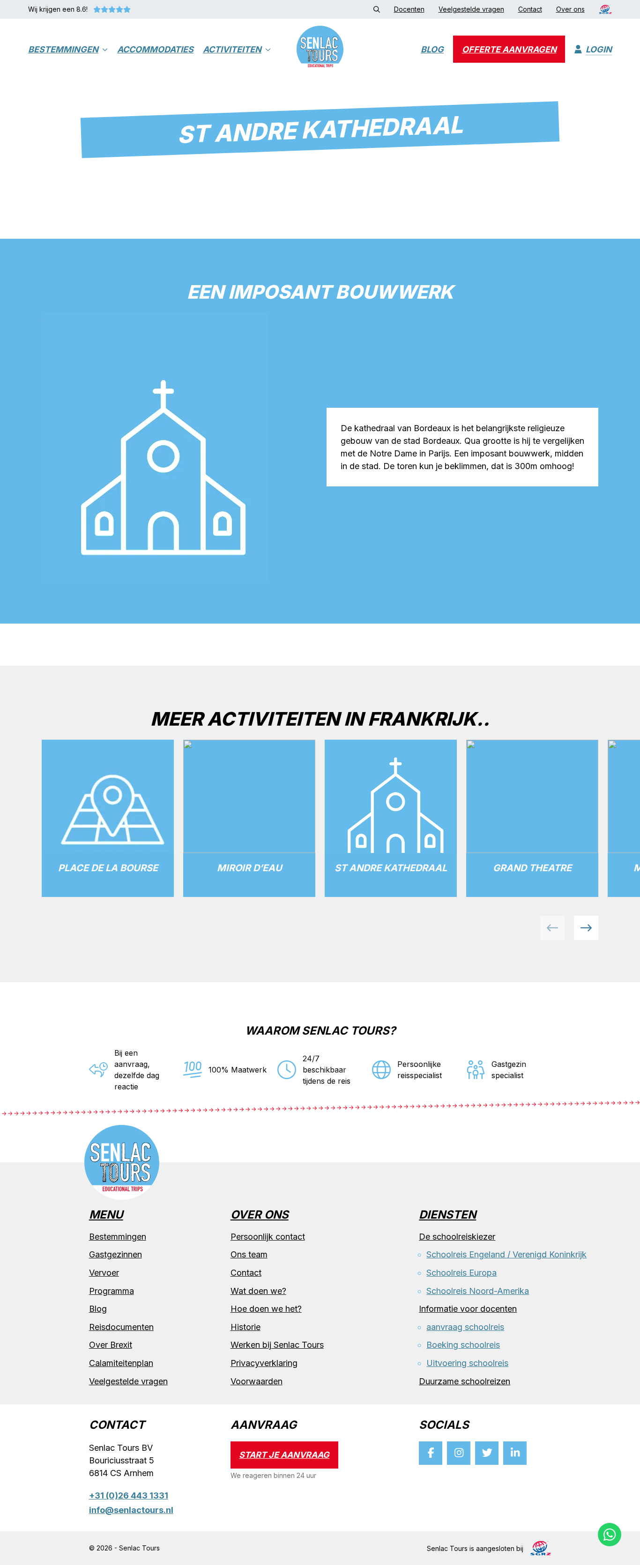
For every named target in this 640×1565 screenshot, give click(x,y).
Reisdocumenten (121, 1327)
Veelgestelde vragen (128, 1381)
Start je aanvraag (284, 1455)
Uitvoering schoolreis (467, 1363)
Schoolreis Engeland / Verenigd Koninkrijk (506, 1254)
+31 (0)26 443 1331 (128, 1495)
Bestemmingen (63, 49)
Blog (432, 49)
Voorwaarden (257, 1381)
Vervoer (104, 1273)
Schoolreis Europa (461, 1273)
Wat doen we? (258, 1291)
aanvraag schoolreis (465, 1327)
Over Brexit (110, 1345)
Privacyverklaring (264, 1363)
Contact (246, 1273)
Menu (106, 1215)
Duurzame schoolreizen (464, 1381)
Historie (245, 1327)
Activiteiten (232, 49)
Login (599, 49)
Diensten (447, 1215)
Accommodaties (155, 49)
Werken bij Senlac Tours (277, 1345)
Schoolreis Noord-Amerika (477, 1291)
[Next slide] (586, 928)
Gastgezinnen (115, 1254)
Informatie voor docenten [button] (468, 1309)
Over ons (260, 1215)
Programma (111, 1291)
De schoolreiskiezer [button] (457, 1237)
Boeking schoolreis (463, 1345)
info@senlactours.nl (131, 1510)
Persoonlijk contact (268, 1237)
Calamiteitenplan (121, 1363)
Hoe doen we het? (266, 1309)
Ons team (249, 1254)
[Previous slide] (552, 928)
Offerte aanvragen (509, 49)
